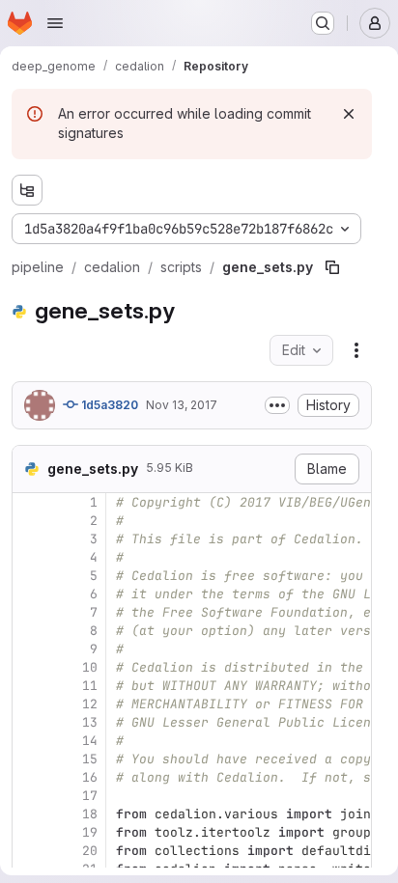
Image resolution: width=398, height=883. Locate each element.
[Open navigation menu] (55, 23)
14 (90, 740)
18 (90, 814)
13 (90, 722)
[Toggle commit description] (277, 405)
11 (90, 685)
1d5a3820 (108, 405)
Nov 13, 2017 (181, 405)
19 (90, 832)
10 (90, 667)
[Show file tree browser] (27, 190)
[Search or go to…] (322, 23)
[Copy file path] (332, 267)
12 (90, 704)
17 (90, 795)
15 (90, 759)
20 (90, 850)
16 (90, 777)
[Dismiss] (348, 113)
